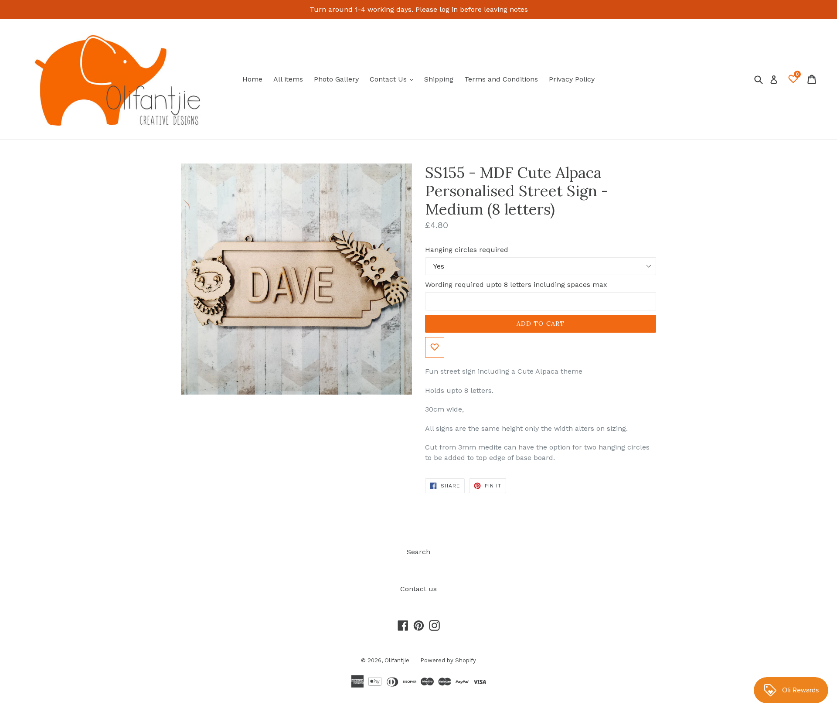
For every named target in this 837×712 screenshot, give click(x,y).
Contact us (418, 589)
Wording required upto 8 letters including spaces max (516, 284)
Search (418, 552)
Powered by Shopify (448, 660)
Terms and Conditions (501, 79)
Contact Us (394, 79)
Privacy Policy (572, 79)
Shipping (438, 79)
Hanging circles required (466, 249)
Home (252, 79)
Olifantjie (396, 660)
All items (288, 79)
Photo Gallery (336, 79)
